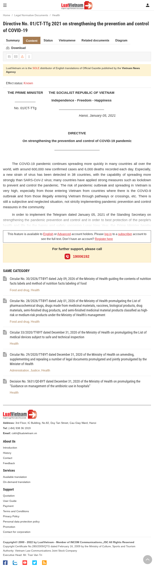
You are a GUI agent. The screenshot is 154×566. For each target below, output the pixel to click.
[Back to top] (147, 559)
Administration (19, 370)
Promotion (9, 526)
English (48, 234)
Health (35, 290)
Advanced (64, 234)
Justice (35, 370)
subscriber (125, 234)
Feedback (9, 463)
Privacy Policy (11, 516)
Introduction (10, 447)
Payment (8, 505)
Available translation (15, 476)
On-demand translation (16, 481)
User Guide (10, 500)
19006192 (80, 256)
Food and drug (19, 290)
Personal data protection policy (21, 521)
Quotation (9, 495)
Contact (7, 457)
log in (108, 234)
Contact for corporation (16, 531)
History (7, 452)
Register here (104, 239)
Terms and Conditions (16, 511)
